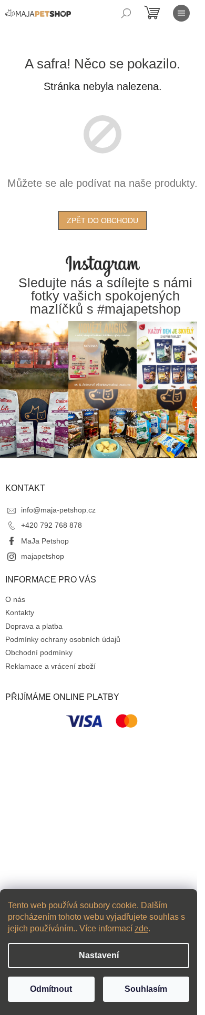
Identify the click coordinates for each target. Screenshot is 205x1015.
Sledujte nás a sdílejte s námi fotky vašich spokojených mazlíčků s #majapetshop (105, 296)
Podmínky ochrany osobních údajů (62, 639)
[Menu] (181, 13)
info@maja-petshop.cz (58, 510)
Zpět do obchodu (102, 220)
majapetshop (42, 556)
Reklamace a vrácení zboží (50, 666)
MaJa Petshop (45, 541)
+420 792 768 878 (51, 525)
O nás (15, 599)
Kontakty (19, 612)
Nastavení (99, 955)
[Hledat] (126, 13)
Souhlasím (146, 988)
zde (141, 928)
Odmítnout (51, 988)
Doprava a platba (34, 626)
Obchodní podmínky (39, 652)
